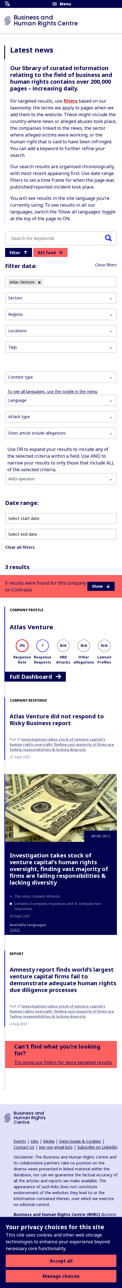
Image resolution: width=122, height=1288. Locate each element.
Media (48, 1141)
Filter (15, 252)
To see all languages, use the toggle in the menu (52, 391)
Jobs (35, 1141)
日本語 (15, 930)
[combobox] (61, 377)
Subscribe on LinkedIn (97, 1147)
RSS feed (47, 252)
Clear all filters (20, 547)
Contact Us (24, 1147)
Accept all (61, 1261)
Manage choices (61, 1276)
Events (20, 1141)
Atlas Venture (31, 627)
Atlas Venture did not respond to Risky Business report (57, 719)
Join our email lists (56, 1147)
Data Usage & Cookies (80, 1141)
